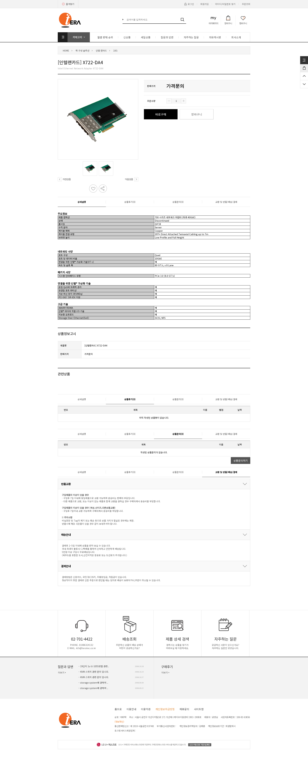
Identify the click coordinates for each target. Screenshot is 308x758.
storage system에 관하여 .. (94, 682)
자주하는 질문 (191, 37)
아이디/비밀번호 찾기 (225, 4)
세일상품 (145, 37)
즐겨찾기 (70, 4)
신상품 (127, 37)
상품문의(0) (178, 201)
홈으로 (118, 709)
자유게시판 (215, 37)
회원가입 (204, 4)
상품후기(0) (130, 201)
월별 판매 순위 (105, 37)
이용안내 (131, 709)
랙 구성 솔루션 (82, 50)
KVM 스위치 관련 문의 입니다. (94, 671)
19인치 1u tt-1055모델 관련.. (94, 666)
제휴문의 (184, 709)
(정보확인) (119, 721)
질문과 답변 (167, 37)
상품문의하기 (240, 460)
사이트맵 (199, 709)
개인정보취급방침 (165, 709)
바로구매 (160, 114)
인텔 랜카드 (101, 50)
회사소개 (236, 37)
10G (115, 50)
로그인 (191, 4)
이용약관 (146, 709)
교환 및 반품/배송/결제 (226, 201)
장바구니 (196, 114)
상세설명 (82, 201)
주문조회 (246, 4)
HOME (66, 50)
